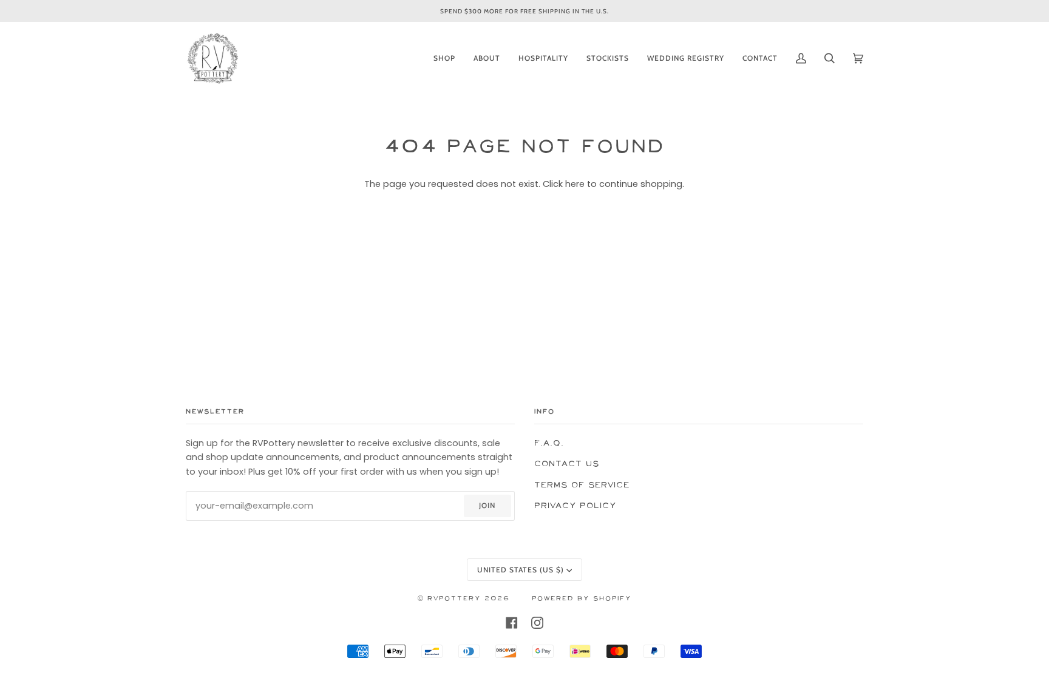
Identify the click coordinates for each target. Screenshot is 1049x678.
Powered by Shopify (581, 599)
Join (487, 505)
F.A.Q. (549, 443)
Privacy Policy (575, 505)
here (575, 184)
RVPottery (454, 599)
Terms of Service (582, 485)
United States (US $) (520, 569)
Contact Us (566, 464)
